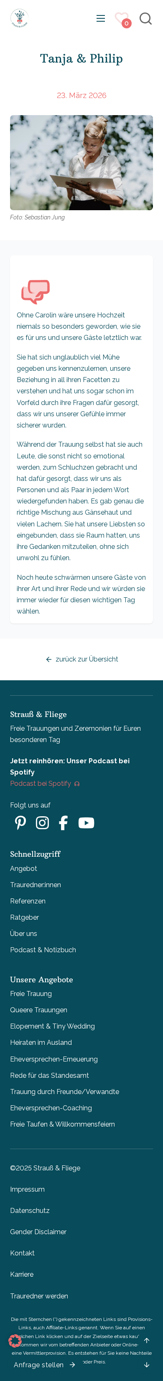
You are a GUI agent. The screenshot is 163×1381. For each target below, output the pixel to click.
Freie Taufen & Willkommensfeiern (62, 1124)
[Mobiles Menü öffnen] (101, 18)
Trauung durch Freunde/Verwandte (64, 1092)
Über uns (23, 934)
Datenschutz (30, 1211)
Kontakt (22, 1253)
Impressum (27, 1189)
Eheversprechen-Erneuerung (54, 1059)
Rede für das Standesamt (49, 1075)
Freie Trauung (31, 994)
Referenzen (28, 901)
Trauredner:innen (35, 885)
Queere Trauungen (38, 1010)
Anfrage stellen (39, 1365)
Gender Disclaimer (38, 1232)
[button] (15, 1341)
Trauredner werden (39, 1296)
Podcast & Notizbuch (43, 950)
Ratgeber (24, 917)
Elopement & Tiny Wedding (52, 1026)
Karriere (21, 1274)
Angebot (23, 869)
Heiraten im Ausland (41, 1042)
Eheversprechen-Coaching (51, 1108)
